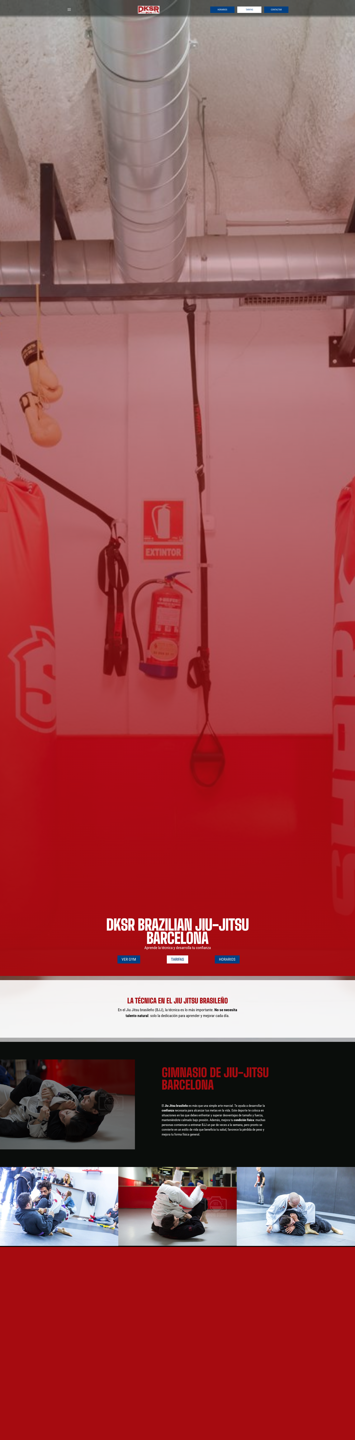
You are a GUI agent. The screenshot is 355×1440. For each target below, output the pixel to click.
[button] (70, 9)
